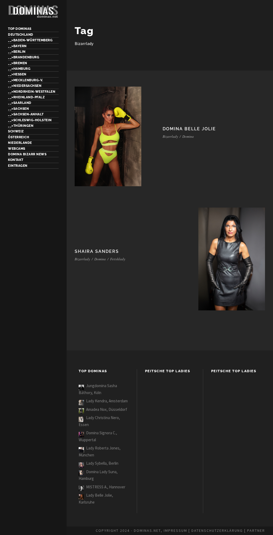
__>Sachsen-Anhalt (26, 114)
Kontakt (15, 160)
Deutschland (20, 35)
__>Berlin (17, 52)
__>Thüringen (20, 126)
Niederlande (20, 143)
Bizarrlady (170, 136)
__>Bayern (17, 46)
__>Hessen (17, 74)
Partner (256, 530)
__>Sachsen (18, 109)
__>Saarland (19, 103)
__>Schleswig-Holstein (30, 120)
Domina (188, 136)
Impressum (175, 530)
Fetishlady (117, 259)
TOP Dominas (19, 29)
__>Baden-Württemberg (30, 40)
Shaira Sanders (97, 251)
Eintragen (17, 166)
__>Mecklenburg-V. (25, 80)
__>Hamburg (19, 69)
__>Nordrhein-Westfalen (31, 92)
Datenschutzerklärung (217, 530)
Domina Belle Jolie (189, 128)
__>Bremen (17, 63)
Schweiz (16, 131)
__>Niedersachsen (24, 86)
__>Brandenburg (23, 57)
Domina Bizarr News (27, 154)
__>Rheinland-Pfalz (26, 97)
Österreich (18, 137)
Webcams (16, 149)
